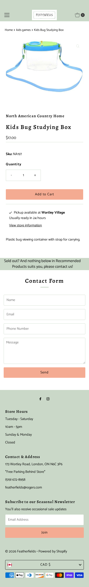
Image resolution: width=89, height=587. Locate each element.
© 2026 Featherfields (20, 551)
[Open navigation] (7, 15)
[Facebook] (40, 399)
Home (9, 30)
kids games (23, 30)
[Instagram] (47, 399)
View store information (25, 225)
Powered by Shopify (52, 551)
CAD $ (45, 565)
